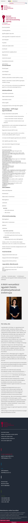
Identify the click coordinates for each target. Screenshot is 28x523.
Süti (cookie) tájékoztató (6, 440)
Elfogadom (14, 522)
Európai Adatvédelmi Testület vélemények (14, 118)
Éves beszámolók (6, 27)
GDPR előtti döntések (9, 210)
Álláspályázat (5, 55)
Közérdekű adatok (6, 24)
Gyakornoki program (6, 58)
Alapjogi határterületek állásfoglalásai (10, 257)
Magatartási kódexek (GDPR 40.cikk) (10, 130)
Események (4, 48)
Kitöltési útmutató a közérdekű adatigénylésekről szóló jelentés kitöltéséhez (14, 247)
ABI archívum (7, 212)
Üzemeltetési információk (7, 61)
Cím (2, 468)
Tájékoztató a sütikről (5, 520)
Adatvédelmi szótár (6, 74)
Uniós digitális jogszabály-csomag (9, 141)
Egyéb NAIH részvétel (6, 147)
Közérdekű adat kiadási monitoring (12, 232)
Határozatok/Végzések (7, 190)
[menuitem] (14, 42)
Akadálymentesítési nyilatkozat (8, 438)
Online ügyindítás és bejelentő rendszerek (11, 36)
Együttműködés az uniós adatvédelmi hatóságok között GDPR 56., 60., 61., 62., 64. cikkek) (14, 126)
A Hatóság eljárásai (6, 30)
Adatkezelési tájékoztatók (8, 45)
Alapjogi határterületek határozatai (9, 254)
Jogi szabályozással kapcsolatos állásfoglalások (12, 267)
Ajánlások (4, 205)
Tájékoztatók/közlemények (8, 96)
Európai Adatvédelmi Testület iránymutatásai (14, 116)
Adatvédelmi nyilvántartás (7, 93)
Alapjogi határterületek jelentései (9, 261)
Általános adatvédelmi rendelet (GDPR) (9, 434)
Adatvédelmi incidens (6, 99)
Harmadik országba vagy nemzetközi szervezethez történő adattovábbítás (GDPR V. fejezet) (13, 133)
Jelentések (4, 202)
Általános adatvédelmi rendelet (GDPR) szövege (12, 77)
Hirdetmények (5, 193)
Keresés (26, 3)
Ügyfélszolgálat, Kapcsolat (8, 33)
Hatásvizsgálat (5, 102)
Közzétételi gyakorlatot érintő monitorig (13, 235)
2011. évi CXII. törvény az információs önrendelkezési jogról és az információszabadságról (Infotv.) (13, 86)
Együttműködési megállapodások (9, 52)
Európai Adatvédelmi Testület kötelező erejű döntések (14, 121)
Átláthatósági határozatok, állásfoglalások (14, 239)
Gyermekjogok (5, 39)
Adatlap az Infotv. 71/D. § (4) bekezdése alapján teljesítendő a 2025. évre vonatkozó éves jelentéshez (13, 242)
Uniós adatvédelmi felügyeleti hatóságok (11, 144)
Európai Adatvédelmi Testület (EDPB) (10, 113)
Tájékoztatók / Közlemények (8, 196)
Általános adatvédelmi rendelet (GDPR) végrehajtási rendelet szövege (13, 81)
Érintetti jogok (5, 68)
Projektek (4, 42)
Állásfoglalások (5, 199)
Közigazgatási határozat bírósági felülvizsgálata (12, 105)
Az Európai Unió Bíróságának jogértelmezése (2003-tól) (14, 138)
